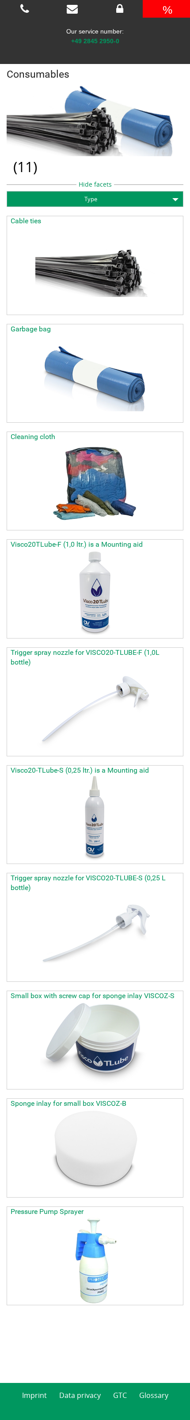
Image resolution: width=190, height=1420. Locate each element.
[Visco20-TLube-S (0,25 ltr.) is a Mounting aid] (95, 819)
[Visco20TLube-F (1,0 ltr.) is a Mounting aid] (95, 594)
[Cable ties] (95, 270)
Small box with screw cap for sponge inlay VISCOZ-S (93, 996)
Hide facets (95, 184)
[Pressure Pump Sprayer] (95, 1261)
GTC (120, 1395)
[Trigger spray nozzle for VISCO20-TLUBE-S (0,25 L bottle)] (95, 937)
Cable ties (26, 221)
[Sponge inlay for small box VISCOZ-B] (95, 1153)
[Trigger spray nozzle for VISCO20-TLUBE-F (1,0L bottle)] (95, 712)
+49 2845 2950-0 (95, 41)
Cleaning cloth (33, 436)
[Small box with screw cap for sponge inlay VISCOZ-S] (95, 1045)
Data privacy (80, 1395)
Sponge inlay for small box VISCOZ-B (68, 1103)
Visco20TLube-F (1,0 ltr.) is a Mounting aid (77, 544)
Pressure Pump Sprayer (47, 1211)
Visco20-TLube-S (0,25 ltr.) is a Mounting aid (80, 770)
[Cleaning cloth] (95, 486)
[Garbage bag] (95, 378)
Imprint (34, 1395)
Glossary (153, 1395)
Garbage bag (31, 329)
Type (90, 199)
